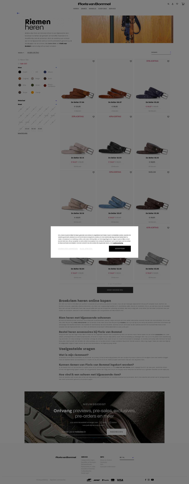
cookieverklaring (118, 243)
